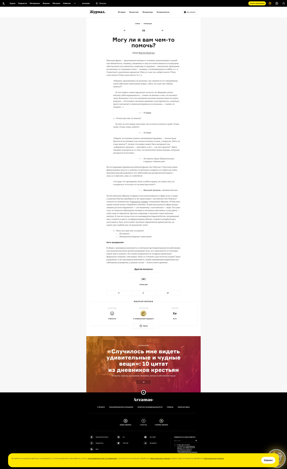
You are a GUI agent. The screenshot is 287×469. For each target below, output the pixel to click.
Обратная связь (184, 407)
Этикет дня (148, 23)
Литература (147, 12)
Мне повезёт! (191, 12)
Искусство (134, 12)
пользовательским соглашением (102, 458)
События (67, 3)
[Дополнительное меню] (75, 3)
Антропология (163, 12)
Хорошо (268, 460)
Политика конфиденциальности (150, 407)
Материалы (35, 3)
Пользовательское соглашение (121, 407)
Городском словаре (139, 201)
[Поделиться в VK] (119, 293)
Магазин (56, 3)
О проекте (101, 407)
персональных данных (160, 458)
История (121, 12)
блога (148, 113)
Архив (137, 23)
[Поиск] (283, 3)
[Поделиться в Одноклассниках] (143, 293)
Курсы (12, 3)
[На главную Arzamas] (3, 3)
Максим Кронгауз (146, 53)
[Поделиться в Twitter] (167, 293)
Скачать (257, 3)
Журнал (46, 3)
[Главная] (143, 399)
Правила (170, 407)
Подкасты (22, 3)
